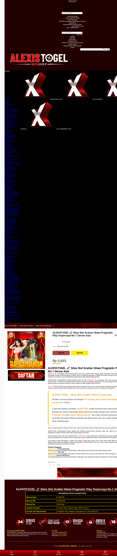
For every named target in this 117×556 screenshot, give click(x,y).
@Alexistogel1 (62, 534)
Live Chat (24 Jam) (78, 26)
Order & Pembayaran (65, 21)
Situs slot (51, 386)
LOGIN (72, 36)
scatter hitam (82, 436)
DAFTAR (72, 38)
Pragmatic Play (92, 380)
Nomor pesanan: (72, 31)
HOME (12, 554)
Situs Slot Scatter (63, 346)
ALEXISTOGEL (52, 374)
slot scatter (100, 442)
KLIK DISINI (62, 535)
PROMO (81, 554)
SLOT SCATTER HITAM (72, 18)
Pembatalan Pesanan (79, 21)
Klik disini (80, 34)
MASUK (61, 353)
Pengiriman (72, 23)
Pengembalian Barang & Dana (72, 24)
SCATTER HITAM (72, 16)
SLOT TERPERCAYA (72, 28)
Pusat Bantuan (72, 20)
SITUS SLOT (72, 1)
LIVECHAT (105, 554)
